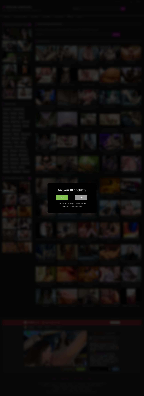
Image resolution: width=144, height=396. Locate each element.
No (81, 197)
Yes (62, 197)
